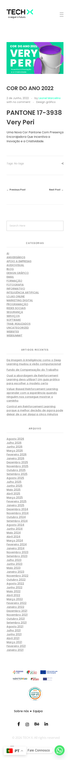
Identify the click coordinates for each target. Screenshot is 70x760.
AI (8, 253)
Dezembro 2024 (17, 509)
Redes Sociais (16, 308)
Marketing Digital (20, 300)
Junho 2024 (15, 529)
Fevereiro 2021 (16, 646)
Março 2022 (15, 599)
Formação (14, 281)
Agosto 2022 (15, 583)
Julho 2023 (14, 560)
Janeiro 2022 (15, 607)
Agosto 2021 (15, 626)
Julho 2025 (14, 482)
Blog (10, 269)
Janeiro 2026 (15, 458)
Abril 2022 (13, 595)
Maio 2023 (14, 568)
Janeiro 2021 (15, 650)
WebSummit (14, 335)
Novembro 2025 (17, 466)
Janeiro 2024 (15, 548)
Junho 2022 (14, 587)
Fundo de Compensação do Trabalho (32, 370)
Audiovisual (15, 265)
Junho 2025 (14, 486)
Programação (17, 304)
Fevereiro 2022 (17, 603)
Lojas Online (16, 296)
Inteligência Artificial (23, 292)
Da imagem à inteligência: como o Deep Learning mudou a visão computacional (34, 362)
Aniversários (16, 257)
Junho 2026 (14, 447)
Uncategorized (18, 328)
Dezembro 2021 (17, 611)
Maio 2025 (14, 490)
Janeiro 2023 (15, 572)
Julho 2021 (14, 630)
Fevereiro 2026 (17, 454)
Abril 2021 (13, 638)
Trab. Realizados (18, 324)
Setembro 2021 (17, 622)
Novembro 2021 (17, 615)
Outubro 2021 (16, 619)
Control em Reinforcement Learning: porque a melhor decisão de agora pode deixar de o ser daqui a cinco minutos (35, 410)
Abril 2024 (13, 536)
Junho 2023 (14, 564)
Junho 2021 (14, 634)
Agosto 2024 (15, 525)
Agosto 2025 (15, 478)
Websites (13, 331)
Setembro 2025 (17, 474)
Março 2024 (15, 540)
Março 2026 (15, 450)
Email (10, 277)
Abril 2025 (13, 493)
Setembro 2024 (17, 521)
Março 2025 (15, 497)
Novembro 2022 (17, 576)
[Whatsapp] (60, 750)
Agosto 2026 (15, 439)
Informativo (16, 288)
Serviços (13, 316)
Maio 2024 (14, 533)
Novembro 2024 (18, 513)
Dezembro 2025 (17, 462)
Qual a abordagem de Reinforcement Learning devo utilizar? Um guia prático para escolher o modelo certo (33, 379)
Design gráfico (46, 102)
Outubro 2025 (16, 470)
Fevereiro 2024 (17, 544)
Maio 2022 (14, 591)
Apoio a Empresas (19, 261)
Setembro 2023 (17, 556)
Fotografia (15, 285)
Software (14, 320)
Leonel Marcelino (50, 98)
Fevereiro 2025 (17, 501)
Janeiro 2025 (15, 505)
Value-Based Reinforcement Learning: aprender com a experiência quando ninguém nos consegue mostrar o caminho (32, 395)
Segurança (15, 312)
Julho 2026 (14, 443)
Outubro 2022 (16, 579)
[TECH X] (25, 13)
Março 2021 (14, 642)
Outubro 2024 (16, 517)
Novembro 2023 (17, 552)
